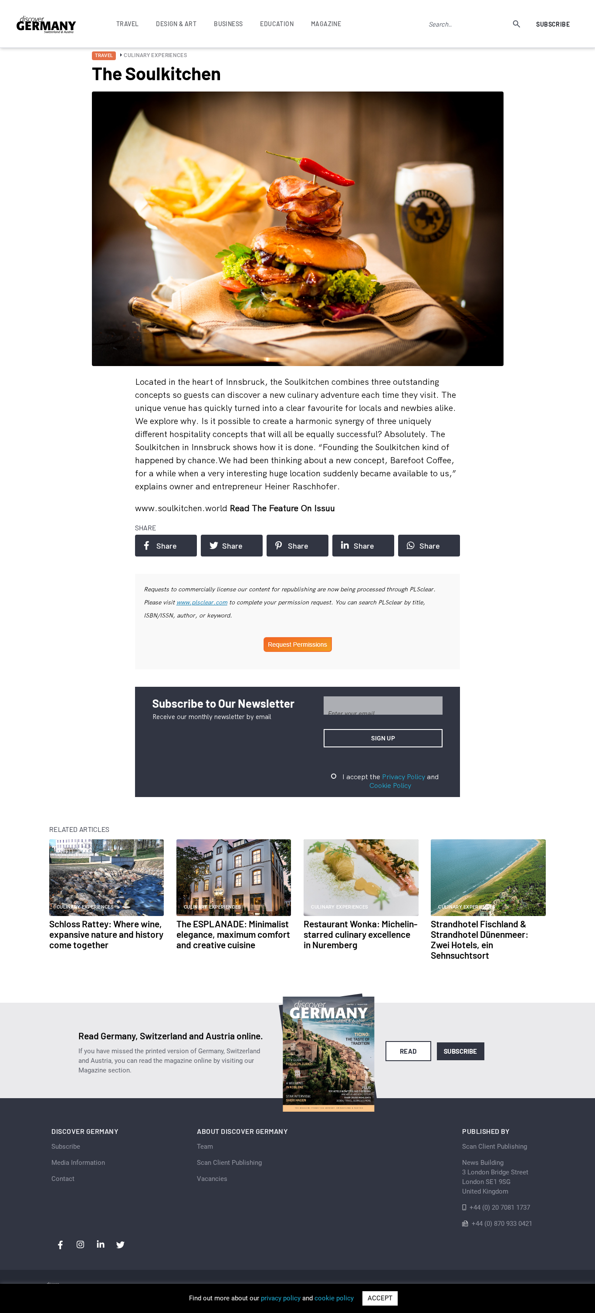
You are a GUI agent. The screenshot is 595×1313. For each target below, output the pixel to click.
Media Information (78, 1163)
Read (408, 1051)
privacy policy (281, 1298)
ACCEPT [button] (380, 1298)
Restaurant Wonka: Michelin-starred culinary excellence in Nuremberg (360, 934)
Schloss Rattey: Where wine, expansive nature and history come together (106, 934)
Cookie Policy (390, 785)
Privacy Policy (403, 776)
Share (166, 545)
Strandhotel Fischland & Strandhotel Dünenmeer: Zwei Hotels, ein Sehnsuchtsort (479, 939)
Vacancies (212, 1179)
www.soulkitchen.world (182, 507)
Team (205, 1146)
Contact (62, 1179)
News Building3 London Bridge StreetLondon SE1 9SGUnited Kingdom (495, 1177)
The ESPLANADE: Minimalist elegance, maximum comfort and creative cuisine (233, 934)
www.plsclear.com (201, 602)
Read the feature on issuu (282, 507)
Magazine (326, 23)
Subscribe (553, 24)
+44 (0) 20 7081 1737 (500, 1207)
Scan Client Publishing (229, 1163)
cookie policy (334, 1298)
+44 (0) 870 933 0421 (502, 1224)
